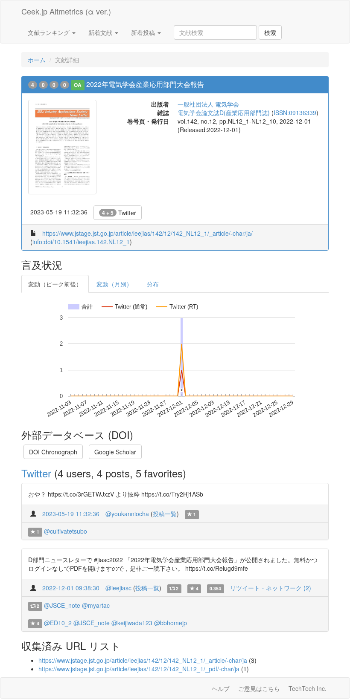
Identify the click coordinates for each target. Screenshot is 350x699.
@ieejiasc (118, 587)
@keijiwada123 (131, 622)
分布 (153, 284)
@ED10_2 (58, 622)
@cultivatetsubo (65, 531)
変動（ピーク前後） (55, 284)
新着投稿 (144, 32)
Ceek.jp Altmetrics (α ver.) (66, 11)
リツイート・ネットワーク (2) (270, 587)
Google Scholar (115, 452)
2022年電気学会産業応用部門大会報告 (145, 84)
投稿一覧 (165, 513)
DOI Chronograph (53, 452)
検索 (270, 32)
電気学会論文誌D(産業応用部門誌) (224, 112)
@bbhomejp (170, 622)
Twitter (119, 212)
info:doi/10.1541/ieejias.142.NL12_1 (81, 241)
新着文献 (101, 32)
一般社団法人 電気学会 (208, 104)
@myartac (96, 605)
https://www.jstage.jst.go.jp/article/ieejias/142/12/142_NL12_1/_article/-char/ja (142, 660)
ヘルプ (221, 688)
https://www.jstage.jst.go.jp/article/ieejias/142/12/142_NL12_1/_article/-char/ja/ (147, 233)
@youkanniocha (127, 513)
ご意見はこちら (259, 688)
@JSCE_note (62, 605)
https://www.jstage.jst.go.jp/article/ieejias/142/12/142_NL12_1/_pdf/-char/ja (138, 668)
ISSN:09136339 (295, 112)
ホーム (37, 59)
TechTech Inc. (308, 688)
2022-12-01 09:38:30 (70, 587)
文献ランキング (49, 32)
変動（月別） (114, 284)
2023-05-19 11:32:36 (70, 513)
